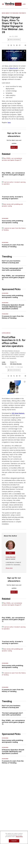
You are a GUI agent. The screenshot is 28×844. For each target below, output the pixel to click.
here (9, 122)
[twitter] (14, 45)
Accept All (14, 840)
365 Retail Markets (16, 364)
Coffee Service (6, 333)
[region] (14, 837)
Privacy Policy (19, 836)
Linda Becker (11, 557)
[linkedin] (11, 45)
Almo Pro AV (13, 68)
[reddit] (17, 45)
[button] (3, 4)
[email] (19, 45)
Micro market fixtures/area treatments (14, 13)
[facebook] (8, 45)
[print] (25, 45)
